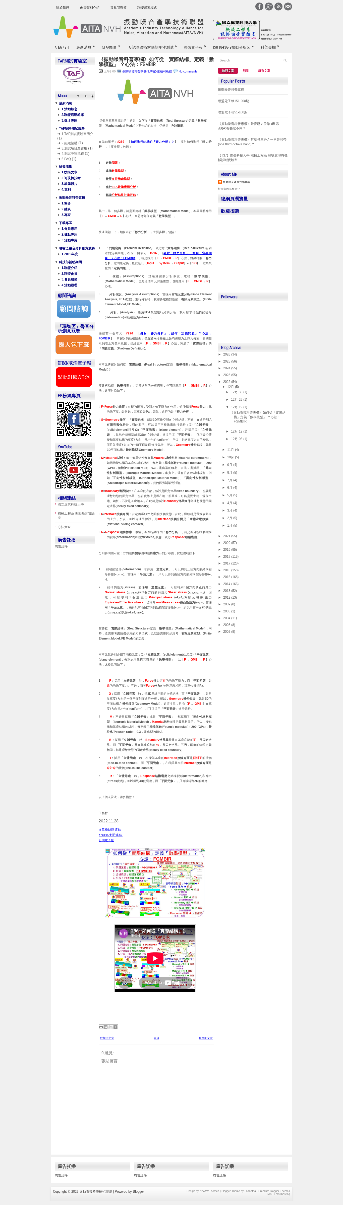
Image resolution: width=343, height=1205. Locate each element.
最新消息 (85, 46)
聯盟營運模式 (147, 8)
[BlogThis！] (105, 1026)
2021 (227, 536)
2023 (227, 375)
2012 (227, 597)
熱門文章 (228, 71)
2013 (227, 591)
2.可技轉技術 (71, 178)
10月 (231, 457)
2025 (227, 361)
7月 (230, 480)
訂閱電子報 (106, 840)
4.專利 (66, 189)
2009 (227, 604)
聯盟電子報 (195, 46)
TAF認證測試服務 (71, 128)
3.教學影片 (69, 184)
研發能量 (111, 46)
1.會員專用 (69, 229)
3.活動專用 (69, 240)
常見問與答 (118, 8)
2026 (227, 354)
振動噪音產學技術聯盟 (237, 182)
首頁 (156, 1037)
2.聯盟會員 (69, 273)
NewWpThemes (209, 1190)
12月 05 (237, 439)
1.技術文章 (69, 172)
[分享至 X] (110, 1026)
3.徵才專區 (69, 120)
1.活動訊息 (69, 109)
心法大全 (64, 527)
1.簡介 (66, 203)
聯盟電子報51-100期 (232, 112)
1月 (230, 525)
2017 (227, 563)
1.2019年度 (69, 254)
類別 (246, 71)
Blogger (138, 1191)
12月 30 (237, 392)
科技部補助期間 (70, 262)
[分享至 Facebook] (115, 1026)
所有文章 (264, 71)
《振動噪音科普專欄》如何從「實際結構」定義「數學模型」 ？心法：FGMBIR (156, 62)
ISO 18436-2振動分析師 (233, 46)
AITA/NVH (62, 47)
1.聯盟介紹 (69, 268)
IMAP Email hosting (278, 1193)
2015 (227, 577)
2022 (227, 382)
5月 (230, 495)
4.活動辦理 (69, 285)
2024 (227, 368)
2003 (227, 625)
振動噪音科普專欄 (71, 197)
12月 (231, 387)
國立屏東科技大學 (71, 504)
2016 (227, 570)
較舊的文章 (206, 1037)
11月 (231, 450)
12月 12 (237, 431)
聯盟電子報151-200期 (233, 101)
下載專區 (65, 223)
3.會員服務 (69, 279)
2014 (227, 584)
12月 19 (237, 407)
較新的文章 (107, 1037)
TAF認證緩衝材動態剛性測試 (152, 46)
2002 (227, 631)
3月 (230, 510)
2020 (227, 543)
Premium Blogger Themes (274, 1190)
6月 (230, 487)
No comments (188, 71)
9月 (230, 465)
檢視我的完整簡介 (229, 188)
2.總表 (66, 209)
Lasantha (250, 1190)
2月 (230, 518)
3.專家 (66, 215)
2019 (227, 549)
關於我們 (62, 8)
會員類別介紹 (89, 8)
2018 (227, 556)
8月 (230, 472)
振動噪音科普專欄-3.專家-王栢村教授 (147, 71)
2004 (227, 618)
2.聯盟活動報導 (72, 115)
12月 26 (237, 399)
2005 (227, 611)
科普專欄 (270, 46)
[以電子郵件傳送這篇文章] (100, 1026)
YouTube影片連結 (111, 835)
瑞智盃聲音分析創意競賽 (76, 248)
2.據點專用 (69, 234)
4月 (230, 503)
